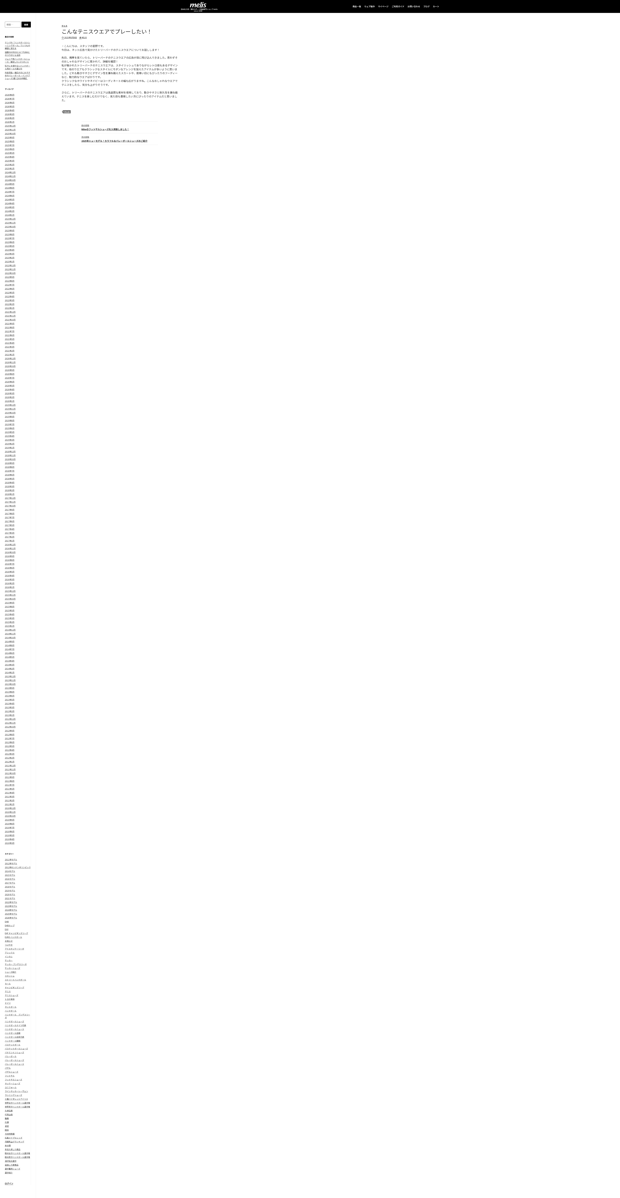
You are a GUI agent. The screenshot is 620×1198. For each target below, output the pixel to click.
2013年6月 (9, 695)
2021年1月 (9, 354)
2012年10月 (10, 726)
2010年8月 (9, 823)
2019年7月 (9, 424)
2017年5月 (9, 525)
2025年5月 (9, 153)
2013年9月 (9, 688)
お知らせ (9, 941)
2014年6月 (9, 653)
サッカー (9, 960)
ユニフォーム (10, 1087)
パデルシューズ (11, 1071)
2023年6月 (9, 242)
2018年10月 (10, 459)
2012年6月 (9, 742)
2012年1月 (9, 761)
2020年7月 (9, 377)
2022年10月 (10, 273)
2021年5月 (9, 339)
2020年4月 (9, 389)
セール (8, 983)
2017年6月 (9, 521)
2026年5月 (9, 106)
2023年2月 (9, 257)
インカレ (9, 956)
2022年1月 (9, 308)
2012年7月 (9, 738)
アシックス (10, 952)
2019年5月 (9, 432)
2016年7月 (9, 563)
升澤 (7, 1122)
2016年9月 (9, 556)
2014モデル (10, 871)
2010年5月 (9, 835)
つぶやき (9, 944)
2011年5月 (9, 788)
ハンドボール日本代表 (14, 1036)
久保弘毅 (9, 1110)
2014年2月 (9, 668)
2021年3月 (9, 346)
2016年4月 (9, 575)
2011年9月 (9, 777)
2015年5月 (9, 610)
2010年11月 (10, 812)
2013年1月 (9, 715)
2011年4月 (9, 792)
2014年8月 (9, 645)
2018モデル (10, 886)
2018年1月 (9, 494)
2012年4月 (9, 750)
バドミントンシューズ (14, 1052)
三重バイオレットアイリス (16, 1099)
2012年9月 (9, 730)
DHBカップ (10, 925)
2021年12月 (10, 311)
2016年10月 (10, 552)
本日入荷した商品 (12, 1149)
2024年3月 (9, 207)
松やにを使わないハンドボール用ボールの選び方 (17, 67)
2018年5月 (9, 478)
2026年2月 (9, 118)
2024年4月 (9, 203)
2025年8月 (9, 141)
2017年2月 (9, 536)
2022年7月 (9, 284)
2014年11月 (10, 633)
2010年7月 (9, 827)
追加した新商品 (11, 1164)
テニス (64, 25)
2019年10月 (10, 412)
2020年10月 (10, 366)
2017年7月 (9, 517)
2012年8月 (9, 734)
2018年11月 (10, 455)
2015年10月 (10, 598)
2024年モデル (11, 910)
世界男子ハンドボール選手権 (17, 1106)
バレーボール (10, 1056)
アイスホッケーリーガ (14, 948)
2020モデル (10, 894)
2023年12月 (10, 218)
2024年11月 (10, 176)
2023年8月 (9, 234)
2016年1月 (9, 587)
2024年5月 (9, 199)
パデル (8, 1068)
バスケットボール (12, 1044)
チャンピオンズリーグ (14, 987)
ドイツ (8, 1003)
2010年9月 (9, 819)
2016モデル (10, 878)
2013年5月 (9, 699)
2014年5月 (9, 657)
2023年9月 (9, 230)
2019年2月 (9, 443)
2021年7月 (9, 331)
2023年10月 (10, 226)
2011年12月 (10, 765)
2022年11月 (10, 269)
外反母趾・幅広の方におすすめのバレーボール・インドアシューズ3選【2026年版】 (17, 75)
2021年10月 (10, 319)
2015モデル (10, 875)
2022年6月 (9, 288)
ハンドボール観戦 (12, 1040)
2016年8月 (9, 560)
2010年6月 (9, 831)
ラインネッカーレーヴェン (16, 1091)
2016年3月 (9, 579)
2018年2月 (9, 490)
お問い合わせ (414, 6)
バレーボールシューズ (14, 1060)
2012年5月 (9, 746)
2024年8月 (9, 187)
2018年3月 (9, 486)
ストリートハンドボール (15, 979)
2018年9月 (9, 463)
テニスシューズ (11, 995)
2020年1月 (9, 401)
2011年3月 (9, 796)
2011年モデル (11, 859)
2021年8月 (9, 327)
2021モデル (10, 898)
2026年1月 (9, 122)
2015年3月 (9, 618)
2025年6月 (9, 149)
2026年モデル (11, 917)
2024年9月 (9, 184)
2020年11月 (10, 362)
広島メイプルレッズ (13, 1137)
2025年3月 (9, 160)
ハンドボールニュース (14, 1029)
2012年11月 (10, 722)
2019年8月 (9, 420)
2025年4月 (9, 156)
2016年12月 (10, 544)
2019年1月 (9, 447)
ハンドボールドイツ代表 (15, 1025)
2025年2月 (9, 164)
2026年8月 (9, 94)
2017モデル (10, 882)
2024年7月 (9, 191)
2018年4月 (9, 482)
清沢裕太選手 (10, 1161)
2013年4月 (9, 703)
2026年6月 (9, 102)
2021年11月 (10, 315)
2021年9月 (9, 323)
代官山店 (9, 1114)
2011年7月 (9, 784)
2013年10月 (10, 684)
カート (436, 6)
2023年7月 (9, 238)
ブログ (426, 6)
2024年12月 (10, 172)
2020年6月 (9, 381)
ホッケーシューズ (12, 1083)
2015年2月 (9, 622)
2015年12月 (10, 591)
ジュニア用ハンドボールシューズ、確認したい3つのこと (17, 60)
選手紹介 (9, 1172)
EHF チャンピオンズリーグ (16, 933)
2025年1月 (9, 168)
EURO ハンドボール (13, 937)
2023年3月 (9, 253)
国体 (7, 1130)
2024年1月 (9, 215)
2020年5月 (9, 385)
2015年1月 (9, 626)
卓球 (7, 1126)
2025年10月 (10, 133)
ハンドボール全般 (12, 1033)
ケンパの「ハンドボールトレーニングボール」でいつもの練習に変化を (17, 45)
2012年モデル (11, 863)
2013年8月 (9, 691)
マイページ (383, 6)
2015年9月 (9, 602)
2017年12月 (10, 498)
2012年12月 (10, 719)
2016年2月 (9, 583)
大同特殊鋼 (10, 1133)
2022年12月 (10, 265)
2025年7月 (9, 145)
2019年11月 (10, 408)
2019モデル (10, 890)
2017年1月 (9, 540)
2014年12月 (10, 629)
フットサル (10, 1075)
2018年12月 (10, 451)
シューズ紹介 (10, 972)
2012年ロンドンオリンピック (18, 867)
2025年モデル (11, 913)
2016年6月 (9, 567)
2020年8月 (9, 374)
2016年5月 (9, 571)
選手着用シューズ (12, 1168)
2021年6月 (9, 335)
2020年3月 (9, 393)
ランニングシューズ (13, 1095)
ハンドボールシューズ (14, 1021)
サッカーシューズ (12, 968)
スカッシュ (10, 975)
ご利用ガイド (398, 6)
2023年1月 (9, 261)
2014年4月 (9, 660)
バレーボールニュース (14, 1064)
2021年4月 (9, 343)
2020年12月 (10, 358)
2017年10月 (10, 505)
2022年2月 (9, 304)
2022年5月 (9, 292)
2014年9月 (9, 641)
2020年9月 (9, 370)
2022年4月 (9, 296)
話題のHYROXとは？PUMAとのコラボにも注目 (17, 53)
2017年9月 (9, 509)
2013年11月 (10, 680)
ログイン (9, 1183)
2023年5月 (9, 246)
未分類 (8, 1145)
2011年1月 (9, 804)
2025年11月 (10, 129)
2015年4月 (9, 614)
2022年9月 (9, 277)
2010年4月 (9, 839)
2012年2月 (9, 757)
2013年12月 (10, 676)
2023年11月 (10, 222)
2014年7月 (9, 649)
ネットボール (10, 1006)
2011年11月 (10, 769)
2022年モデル (11, 902)
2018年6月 (9, 474)
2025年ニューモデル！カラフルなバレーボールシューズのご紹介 (114, 139)
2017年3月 (9, 532)
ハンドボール (10, 1010)
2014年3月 (9, 664)
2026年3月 (9, 114)
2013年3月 (9, 707)
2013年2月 (9, 711)
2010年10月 (10, 815)
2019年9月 (9, 416)
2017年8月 (9, 513)
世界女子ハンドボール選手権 (17, 1102)
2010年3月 (9, 843)
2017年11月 (10, 501)
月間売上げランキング (14, 1141)
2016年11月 (10, 548)
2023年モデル (11, 906)
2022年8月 (9, 280)
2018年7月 (9, 470)
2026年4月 (9, 110)
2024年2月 (9, 211)
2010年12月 (10, 808)
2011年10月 (10, 773)
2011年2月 (9, 800)
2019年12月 (10, 405)
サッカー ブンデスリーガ (16, 964)
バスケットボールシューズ (16, 1048)
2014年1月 (9, 672)
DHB (7, 921)
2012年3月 (9, 753)
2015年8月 (9, 606)
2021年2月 (9, 350)
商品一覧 (357, 6)
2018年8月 (9, 467)
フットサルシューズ (13, 1079)
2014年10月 (10, 637)
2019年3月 (9, 439)
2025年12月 (10, 125)
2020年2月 (9, 397)
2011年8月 (9, 781)
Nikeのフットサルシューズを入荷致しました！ (105, 127)
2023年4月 (9, 249)
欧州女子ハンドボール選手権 (17, 1153)
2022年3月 (9, 300)
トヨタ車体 (10, 999)
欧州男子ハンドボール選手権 (17, 1157)
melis (84, 37)
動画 (7, 1118)
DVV (6, 929)
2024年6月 (9, 195)
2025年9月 (9, 137)
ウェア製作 (369, 6)
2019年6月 (9, 428)
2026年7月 (9, 98)
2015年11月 (10, 595)
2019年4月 (9, 436)
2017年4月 (9, 529)
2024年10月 (10, 180)
